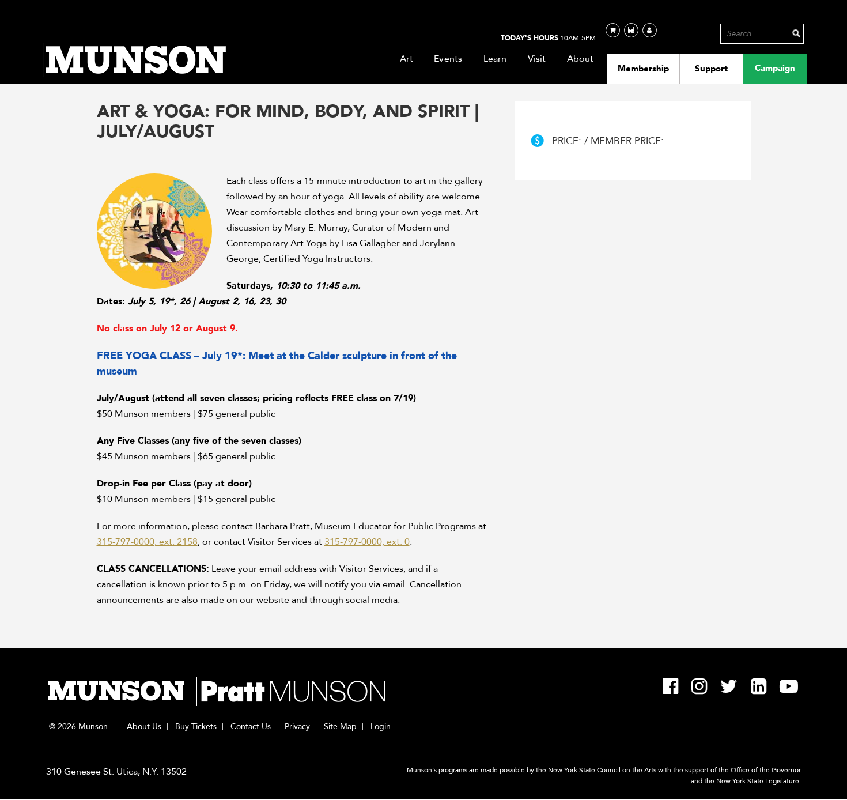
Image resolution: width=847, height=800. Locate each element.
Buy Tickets (196, 726)
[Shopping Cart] (613, 30)
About (580, 58)
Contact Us (250, 726)
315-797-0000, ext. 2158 (147, 541)
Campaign (775, 68)
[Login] (649, 30)
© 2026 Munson (78, 726)
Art (407, 58)
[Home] (136, 60)
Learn (495, 58)
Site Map (340, 726)
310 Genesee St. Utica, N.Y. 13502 (116, 771)
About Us (144, 726)
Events (448, 58)
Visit (537, 58)
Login (380, 726)
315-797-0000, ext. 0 (367, 541)
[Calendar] (631, 30)
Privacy (297, 726)
